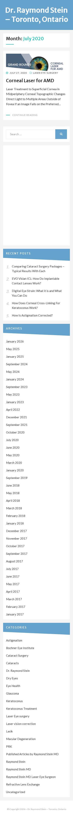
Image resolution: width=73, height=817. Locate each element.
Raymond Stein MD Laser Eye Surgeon (31, 777)
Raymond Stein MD (18, 769)
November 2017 (16, 538)
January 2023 (15, 402)
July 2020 (12, 440)
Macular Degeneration (21, 739)
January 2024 (15, 379)
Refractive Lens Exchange (23, 784)
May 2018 (12, 493)
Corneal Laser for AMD (30, 80)
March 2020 (14, 462)
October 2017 (15, 546)
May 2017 (12, 584)
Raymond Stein (15, 761)
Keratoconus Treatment (21, 708)
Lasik (9, 731)
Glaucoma (12, 693)
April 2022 (13, 409)
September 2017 (16, 553)
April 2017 (13, 591)
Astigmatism (14, 640)
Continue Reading (25, 115)
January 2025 (15, 356)
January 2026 (15, 341)
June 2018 (12, 485)
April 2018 (13, 500)
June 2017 (12, 576)
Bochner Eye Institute (20, 648)
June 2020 (12, 447)
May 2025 (12, 349)
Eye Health (13, 686)
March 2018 (14, 508)
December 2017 (16, 531)
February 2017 (15, 606)
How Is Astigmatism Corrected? (32, 315)
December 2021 (16, 417)
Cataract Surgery (17, 655)
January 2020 (15, 470)
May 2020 (12, 455)
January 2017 (15, 614)
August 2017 (14, 561)
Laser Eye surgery (45, 72)
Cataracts (12, 663)
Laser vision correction (21, 723)
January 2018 (15, 523)
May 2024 (12, 371)
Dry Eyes (12, 678)
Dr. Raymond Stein (18, 670)
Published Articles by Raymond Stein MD (32, 754)
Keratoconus (14, 701)
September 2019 (16, 478)
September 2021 (16, 424)
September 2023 (16, 387)
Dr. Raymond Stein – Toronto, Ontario (36, 15)
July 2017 (12, 569)
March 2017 (14, 599)
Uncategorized (15, 792)
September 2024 (16, 364)
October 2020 (15, 432)
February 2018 (15, 515)
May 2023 (12, 394)
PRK (9, 746)
